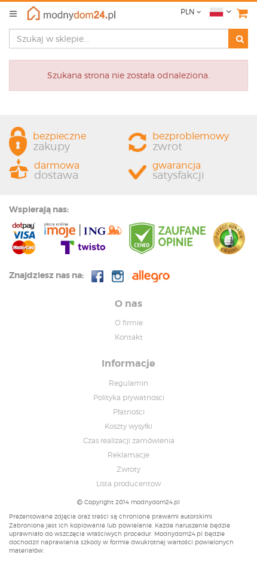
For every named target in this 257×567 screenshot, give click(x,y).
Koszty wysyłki (128, 426)
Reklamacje (128, 454)
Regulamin (128, 383)
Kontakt (129, 337)
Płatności (129, 411)
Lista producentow (128, 483)
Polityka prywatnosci (128, 397)
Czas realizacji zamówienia (129, 440)
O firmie (129, 322)
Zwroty (128, 469)
